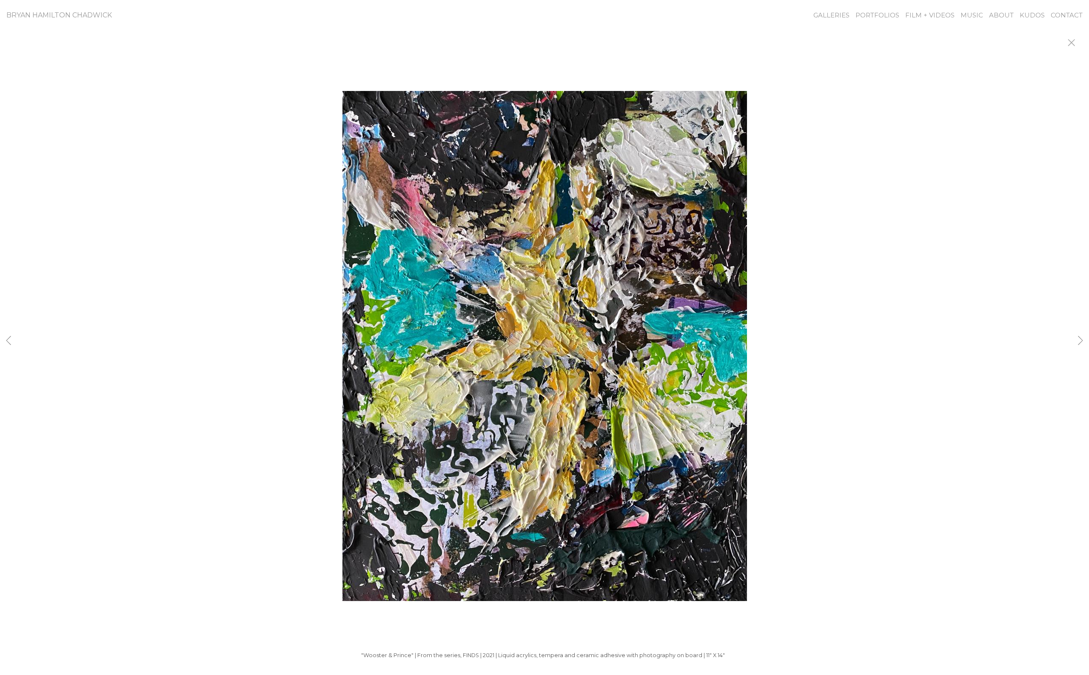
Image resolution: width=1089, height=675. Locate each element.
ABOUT (1001, 15)
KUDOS (1032, 15)
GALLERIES (831, 15)
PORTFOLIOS (877, 15)
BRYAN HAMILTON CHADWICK (59, 15)
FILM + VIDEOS (930, 15)
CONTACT (1067, 15)
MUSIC (972, 15)
